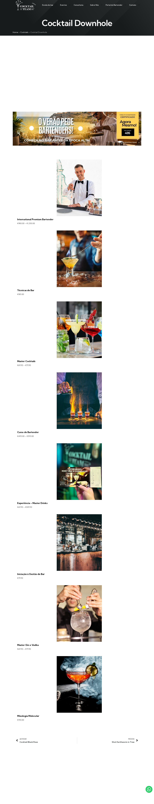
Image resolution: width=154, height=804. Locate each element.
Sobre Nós (94, 5)
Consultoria (78, 5)
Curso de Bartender (28, 432)
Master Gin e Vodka (28, 645)
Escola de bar (47, 5)
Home (15, 32)
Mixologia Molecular (28, 716)
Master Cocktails (26, 361)
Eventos (63, 5)
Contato (132, 5)
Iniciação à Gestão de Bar (31, 574)
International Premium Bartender (35, 219)
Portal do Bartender (114, 5)
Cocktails (24, 32)
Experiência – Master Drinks (32, 503)
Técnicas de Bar (25, 290)
